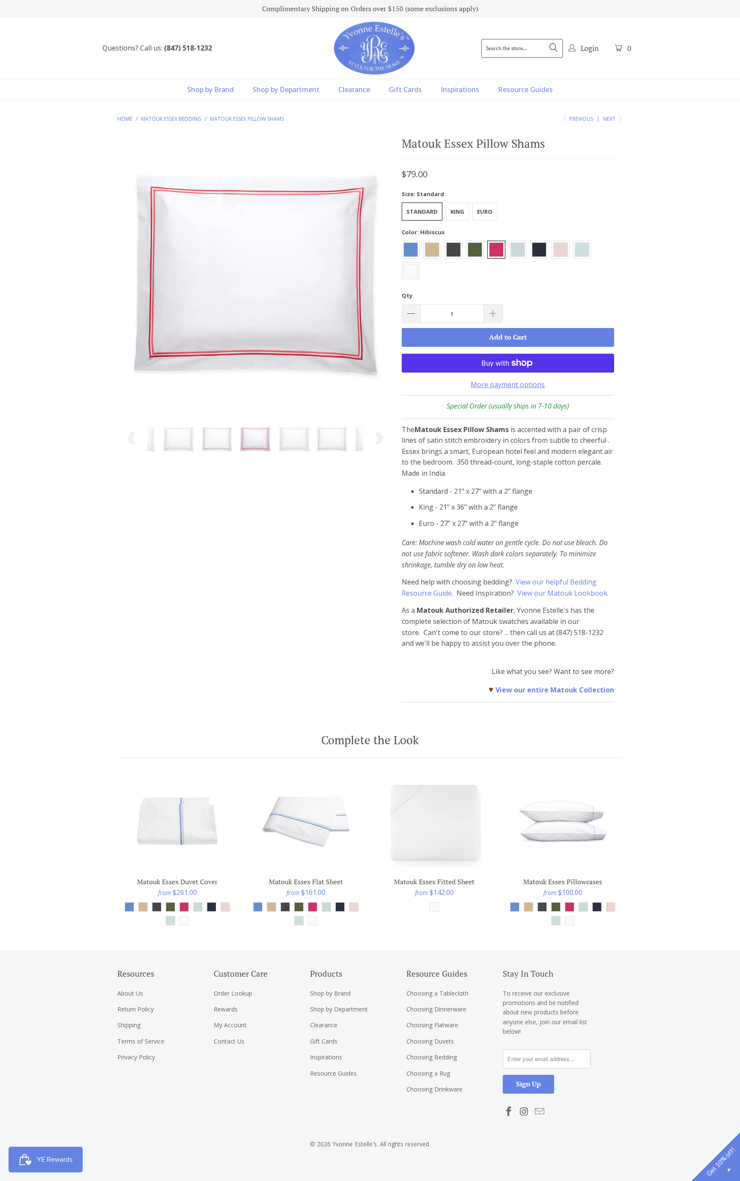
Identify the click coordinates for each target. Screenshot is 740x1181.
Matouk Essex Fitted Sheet (434, 822)
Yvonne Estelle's (354, 1144)
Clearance (354, 89)
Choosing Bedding (431, 1057)
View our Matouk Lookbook (562, 593)
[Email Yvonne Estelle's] (539, 1111)
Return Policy (135, 1009)
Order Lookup (233, 993)
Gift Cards (405, 89)
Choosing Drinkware (434, 1089)
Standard (422, 211)
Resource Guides (525, 89)
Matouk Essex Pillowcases (563, 822)
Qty (407, 295)
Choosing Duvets (430, 1041)
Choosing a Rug (428, 1073)
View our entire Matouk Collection (554, 690)
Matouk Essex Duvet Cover (177, 822)
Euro (484, 211)
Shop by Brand (210, 89)
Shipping (128, 1025)
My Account (230, 1025)
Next (610, 118)
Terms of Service (140, 1041)
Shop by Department (286, 89)
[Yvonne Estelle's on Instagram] (524, 1111)
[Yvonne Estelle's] (374, 48)
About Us (130, 993)
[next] (378, 277)
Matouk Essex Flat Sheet (306, 822)
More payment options (508, 384)
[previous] (132, 277)
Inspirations (460, 89)
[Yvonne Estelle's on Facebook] (509, 1111)
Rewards (226, 1009)
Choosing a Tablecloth (437, 993)
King (457, 211)
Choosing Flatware (432, 1025)
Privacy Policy (136, 1057)
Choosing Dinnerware (436, 1009)
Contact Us (229, 1041)
